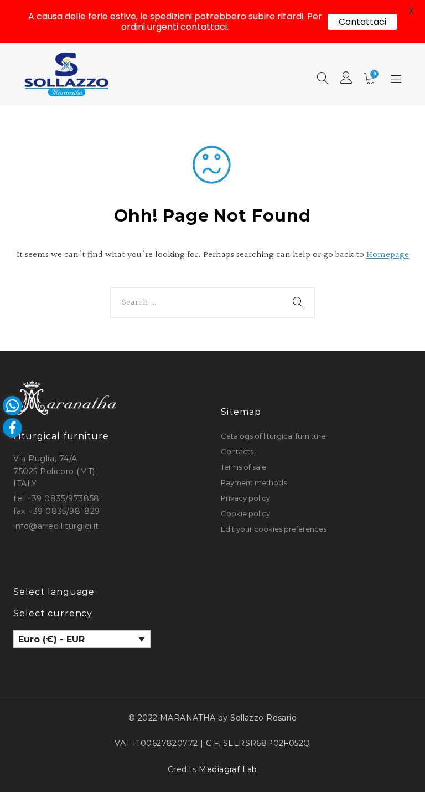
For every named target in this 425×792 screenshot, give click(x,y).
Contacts (237, 451)
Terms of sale (243, 466)
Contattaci (362, 22)
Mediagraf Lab (228, 769)
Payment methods (254, 482)
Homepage (387, 255)
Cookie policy (245, 513)
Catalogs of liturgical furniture (273, 435)
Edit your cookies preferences (273, 528)
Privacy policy (245, 497)
